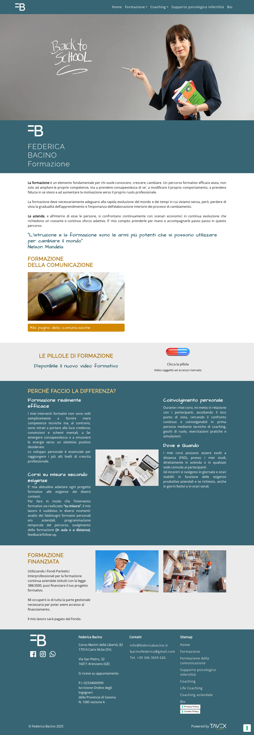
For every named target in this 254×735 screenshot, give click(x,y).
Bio (230, 7)
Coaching (158, 7)
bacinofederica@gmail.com (152, 651)
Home (117, 7)
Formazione (135, 7)
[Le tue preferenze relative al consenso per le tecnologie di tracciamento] (247, 728)
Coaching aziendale (196, 695)
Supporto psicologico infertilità (197, 7)
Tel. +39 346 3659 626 (148, 657)
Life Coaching (191, 688)
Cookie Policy (191, 711)
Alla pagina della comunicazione (60, 327)
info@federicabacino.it (149, 645)
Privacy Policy (191, 706)
